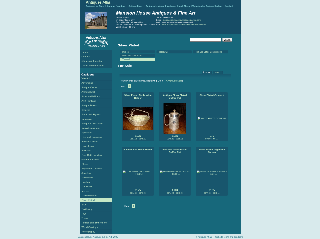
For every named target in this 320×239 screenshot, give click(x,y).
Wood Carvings (90, 227)
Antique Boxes (89, 105)
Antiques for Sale (95, 6)
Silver (84, 204)
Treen (85, 218)
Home (85, 52)
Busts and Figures (91, 114)
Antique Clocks (89, 87)
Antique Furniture (116, 6)
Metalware (87, 186)
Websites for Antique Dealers (207, 6)
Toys (84, 213)
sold (217, 72)
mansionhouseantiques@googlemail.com (182, 20)
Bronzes (86, 110)
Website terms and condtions (229, 237)
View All (126, 59)
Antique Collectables (92, 123)
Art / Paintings (89, 101)
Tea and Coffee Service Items (209, 52)
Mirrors (85, 191)
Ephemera (87, 132)
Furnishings (88, 146)
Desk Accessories (91, 128)
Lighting (86, 182)
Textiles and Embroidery (94, 222)
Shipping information (92, 61)
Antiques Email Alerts (178, 6)
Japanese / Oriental (92, 168)
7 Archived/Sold (174, 80)
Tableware (163, 52)
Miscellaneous (89, 195)
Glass (85, 164)
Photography (88, 231)
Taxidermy (87, 209)
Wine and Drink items (132, 55)
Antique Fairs (135, 6)
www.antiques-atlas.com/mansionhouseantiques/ (184, 25)
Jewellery (86, 173)
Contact (229, 6)
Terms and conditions (93, 65)
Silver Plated (88, 200)
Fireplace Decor (90, 141)
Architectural (88, 92)
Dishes (125, 52)
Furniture (86, 150)
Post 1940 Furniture (92, 155)
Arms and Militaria (91, 96)
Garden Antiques (90, 159)
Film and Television (92, 137)
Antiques (98, 2)
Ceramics (87, 119)
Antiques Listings (155, 6)
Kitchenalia (87, 177)
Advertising (87, 83)
